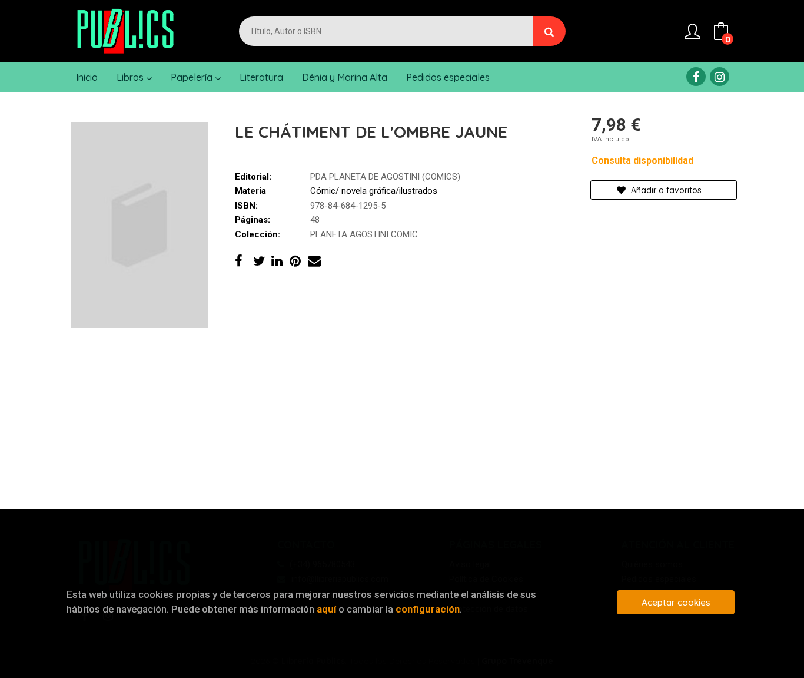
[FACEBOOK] (696, 76)
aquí (326, 609)
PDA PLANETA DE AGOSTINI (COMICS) (385, 176)
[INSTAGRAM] (719, 76)
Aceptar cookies (676, 602)
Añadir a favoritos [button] (665, 190)
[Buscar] (549, 31)
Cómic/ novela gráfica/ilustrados (373, 191)
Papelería (193, 77)
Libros (131, 77)
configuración (428, 609)
